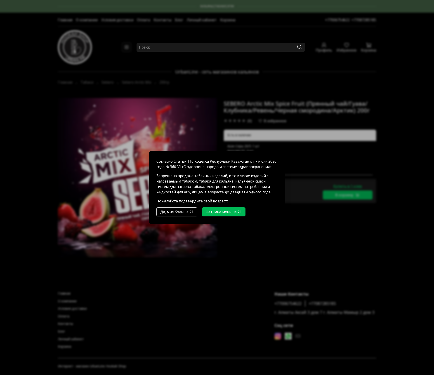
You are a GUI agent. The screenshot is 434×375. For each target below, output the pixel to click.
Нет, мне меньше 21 (224, 211)
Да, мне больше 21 (176, 211)
